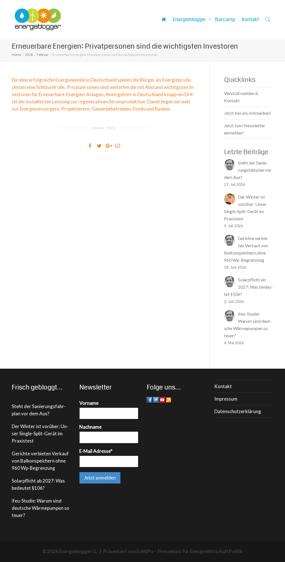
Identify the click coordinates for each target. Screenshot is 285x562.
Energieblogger (190, 19)
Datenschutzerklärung (237, 411)
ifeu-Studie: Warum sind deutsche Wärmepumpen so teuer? (40, 508)
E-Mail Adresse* (95, 451)
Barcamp (225, 19)
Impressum (225, 399)
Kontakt (250, 19)
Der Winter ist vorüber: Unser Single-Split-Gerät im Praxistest (40, 433)
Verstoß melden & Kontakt (241, 97)
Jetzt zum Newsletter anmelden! (244, 129)
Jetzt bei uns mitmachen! (247, 113)
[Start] (163, 19)
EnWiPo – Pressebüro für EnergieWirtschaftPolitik (189, 551)
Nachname (90, 427)
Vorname (89, 403)
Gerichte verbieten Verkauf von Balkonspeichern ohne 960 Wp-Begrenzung (40, 461)
